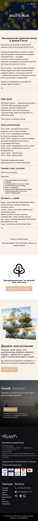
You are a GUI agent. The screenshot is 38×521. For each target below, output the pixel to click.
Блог (3, 499)
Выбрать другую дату (19, 289)
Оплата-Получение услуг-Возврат (25, 461)
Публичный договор (8, 461)
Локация (5, 490)
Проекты (5, 495)
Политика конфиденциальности (11, 465)
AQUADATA (15, 193)
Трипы (4, 492)
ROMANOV (24, 518)
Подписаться (10, 409)
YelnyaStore (6, 504)
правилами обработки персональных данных (15, 416)
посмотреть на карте (21, 105)
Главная (5, 488)
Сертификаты (7, 497)
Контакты (5, 501)
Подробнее (9, 369)
